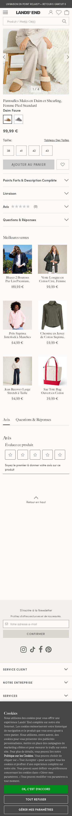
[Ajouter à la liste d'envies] (62, 165)
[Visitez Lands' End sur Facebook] (39, 650)
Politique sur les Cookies (18, 755)
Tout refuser (36, 799)
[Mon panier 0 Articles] (66, 12)
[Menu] (5, 12)
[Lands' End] (28, 13)
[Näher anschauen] (4, 57)
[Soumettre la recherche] (64, 21)
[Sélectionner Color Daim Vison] (18, 119)
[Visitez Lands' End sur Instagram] (23, 650)
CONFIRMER (36, 634)
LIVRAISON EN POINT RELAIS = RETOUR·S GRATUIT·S (36, 4)
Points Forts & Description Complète (30, 180)
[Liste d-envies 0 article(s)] (58, 12)
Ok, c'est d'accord (36, 789)
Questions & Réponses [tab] (33, 419)
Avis (6, 419)
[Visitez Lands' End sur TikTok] (31, 650)
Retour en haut (36, 502)
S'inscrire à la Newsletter (36, 610)
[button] (10, 455)
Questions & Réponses (19, 219)
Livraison (9, 193)
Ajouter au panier (29, 164)
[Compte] (51, 12)
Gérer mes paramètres (36, 809)
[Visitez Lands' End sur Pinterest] (47, 650)
